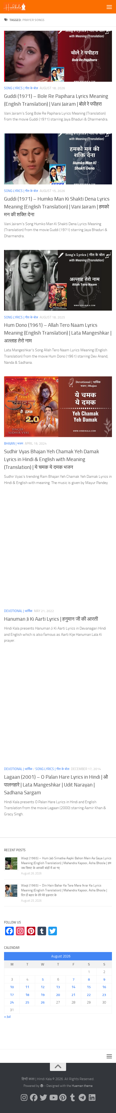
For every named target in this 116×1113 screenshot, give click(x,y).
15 (89, 987)
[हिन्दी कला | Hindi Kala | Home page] (18, 6)
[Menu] (109, 6)
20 (58, 995)
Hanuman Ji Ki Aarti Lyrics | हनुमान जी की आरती (51, 619)
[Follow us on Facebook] (33, 1097)
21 (73, 995)
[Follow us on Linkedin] (92, 1097)
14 (73, 987)
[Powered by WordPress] (41, 1085)
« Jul (7, 1017)
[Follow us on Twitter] (43, 1097)
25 (27, 1002)
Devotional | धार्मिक (18, 611)
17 (12, 995)
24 (12, 1002)
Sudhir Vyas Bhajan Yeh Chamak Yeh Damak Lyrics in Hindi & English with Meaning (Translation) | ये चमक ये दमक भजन (51, 459)
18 (27, 995)
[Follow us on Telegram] (82, 1097)
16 (104, 987)
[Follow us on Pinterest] (63, 1097)
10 (12, 987)
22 (89, 995)
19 (43, 995)
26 (43, 1002)
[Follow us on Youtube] (53, 1097)
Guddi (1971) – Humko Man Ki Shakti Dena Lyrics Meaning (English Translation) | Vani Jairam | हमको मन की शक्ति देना (57, 207)
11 (27, 987)
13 (58, 987)
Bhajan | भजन (13, 443)
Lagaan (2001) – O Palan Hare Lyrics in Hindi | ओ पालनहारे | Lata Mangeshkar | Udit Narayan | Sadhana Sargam (56, 785)
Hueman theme (82, 1086)
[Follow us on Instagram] (24, 1097)
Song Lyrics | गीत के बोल (21, 88)
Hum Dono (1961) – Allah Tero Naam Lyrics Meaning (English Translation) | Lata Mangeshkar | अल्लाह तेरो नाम (57, 333)
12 (43, 987)
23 (104, 995)
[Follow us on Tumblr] (72, 1097)
